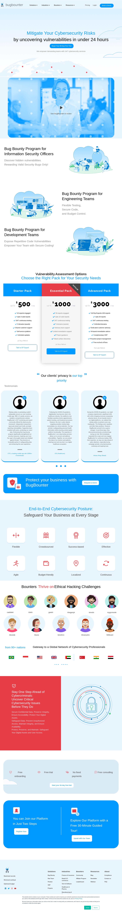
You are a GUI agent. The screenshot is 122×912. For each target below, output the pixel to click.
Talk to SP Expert (22, 348)
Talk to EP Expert (61, 351)
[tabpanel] (61, 425)
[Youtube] (15, 888)
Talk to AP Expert (99, 355)
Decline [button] (96, 907)
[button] (56, 664)
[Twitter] (8, 888)
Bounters (57, 5)
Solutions (33, 5)
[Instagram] (12, 888)
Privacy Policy (78, 898)
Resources (69, 5)
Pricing (87, 5)
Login (95, 5)
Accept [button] (87, 907)
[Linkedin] (5, 888)
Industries (45, 5)
